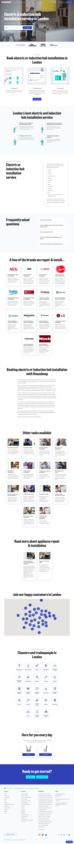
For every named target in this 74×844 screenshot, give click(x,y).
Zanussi (25, 390)
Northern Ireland (49, 811)
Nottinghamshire (41, 814)
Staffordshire (41, 820)
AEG (23, 388)
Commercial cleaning (25, 804)
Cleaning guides (7, 807)
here (32, 416)
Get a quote (69, 2)
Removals (23, 821)
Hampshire (50, 802)
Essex (39, 802)
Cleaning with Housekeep (9, 804)
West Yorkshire (41, 825)
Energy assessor (24, 816)
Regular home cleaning (20, 2)
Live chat (28, 754)
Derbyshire (44, 799)
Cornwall (44, 797)
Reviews (6, 811)
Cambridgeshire (49, 795)
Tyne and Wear (41, 821)
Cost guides (6, 806)
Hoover (42, 388)
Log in (55, 2)
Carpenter (23, 811)
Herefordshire (41, 804)
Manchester (49, 807)
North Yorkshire (48, 813)
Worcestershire (41, 827)
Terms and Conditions (21, 839)
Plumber (23, 806)
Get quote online (37, 99)
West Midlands (41, 823)
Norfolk (44, 809)
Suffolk (45, 820)
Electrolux (37, 388)
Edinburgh (50, 800)
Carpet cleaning (24, 802)
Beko (26, 388)
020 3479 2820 (62, 2)
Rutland (39, 816)
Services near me (10, 788)
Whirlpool (19, 390)
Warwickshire (49, 821)
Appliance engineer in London (19, 788)
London (45, 807)
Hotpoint (46, 388)
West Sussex (47, 823)
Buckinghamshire (41, 795)
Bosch (29, 388)
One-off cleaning (24, 795)
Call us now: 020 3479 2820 (20, 31)
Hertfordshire (47, 804)
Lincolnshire (40, 807)
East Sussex (45, 800)
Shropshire (48, 816)
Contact (40, 2)
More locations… (41, 829)
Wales (45, 821)
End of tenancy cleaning (26, 797)
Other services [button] (30, 2)
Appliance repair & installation (27, 820)
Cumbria (40, 799)
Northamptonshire (42, 811)
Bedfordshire (41, 793)
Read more (25, 578)
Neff (54, 388)
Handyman (23, 813)
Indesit (51, 388)
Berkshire (46, 793)
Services (23, 791)
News (5, 799)
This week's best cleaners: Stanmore (62, 799)
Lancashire (40, 806)
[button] (53, 220)
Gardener (23, 818)
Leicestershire (46, 806)
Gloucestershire (44, 802)
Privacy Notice (14, 839)
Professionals (7, 797)
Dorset (51, 799)
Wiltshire (46, 825)
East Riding (40, 800)
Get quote (30, 777)
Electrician (23, 809)
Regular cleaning (24, 793)
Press (5, 800)
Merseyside (40, 809)
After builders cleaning (25, 800)
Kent (51, 804)
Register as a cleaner (10, 834)
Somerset (40, 818)
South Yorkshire (46, 818)
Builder (22, 807)
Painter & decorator (25, 814)
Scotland (43, 816)
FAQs (36, 2)
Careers (5, 802)
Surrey (48, 820)
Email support (45, 754)
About (5, 793)
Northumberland (41, 813)
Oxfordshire (47, 814)
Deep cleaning (24, 799)
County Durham (49, 797)
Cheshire (40, 797)
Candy (32, 388)
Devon (48, 799)
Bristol (49, 793)
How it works (6, 795)
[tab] (53, 220)
